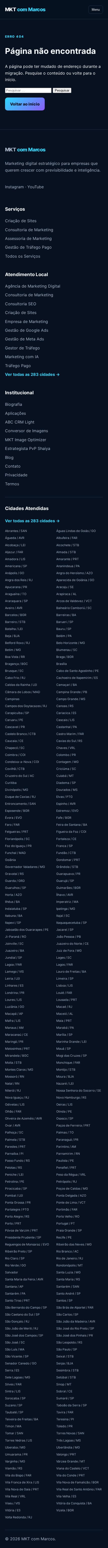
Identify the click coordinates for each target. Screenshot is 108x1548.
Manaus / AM (14, 1028)
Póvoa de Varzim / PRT (21, 1230)
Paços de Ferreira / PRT (73, 1125)
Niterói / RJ (13, 1090)
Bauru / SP (63, 629)
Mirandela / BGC (17, 1055)
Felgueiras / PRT (16, 831)
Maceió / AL (64, 1014)
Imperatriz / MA (67, 902)
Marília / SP (64, 1034)
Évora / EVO (13, 818)
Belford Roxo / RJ (17, 643)
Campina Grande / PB (71, 692)
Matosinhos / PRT (17, 1048)
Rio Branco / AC (67, 1251)
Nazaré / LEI (65, 1083)
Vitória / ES (13, 1510)
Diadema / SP (66, 783)
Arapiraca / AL (66, 594)
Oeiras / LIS (64, 1104)
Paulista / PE (65, 1160)
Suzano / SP (13, 1405)
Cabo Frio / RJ (15, 678)
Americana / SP (16, 566)
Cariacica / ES (66, 713)
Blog (9, 457)
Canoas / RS (65, 706)
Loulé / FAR (64, 993)
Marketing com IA (22, 356)
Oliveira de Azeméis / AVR (23, 1118)
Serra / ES (12, 1370)
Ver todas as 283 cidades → (32, 374)
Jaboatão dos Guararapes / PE (26, 929)
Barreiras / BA (66, 615)
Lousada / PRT (66, 1000)
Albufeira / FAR (66, 538)
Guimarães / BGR (68, 888)
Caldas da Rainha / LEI (21, 685)
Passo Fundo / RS (17, 1160)
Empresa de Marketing (26, 321)
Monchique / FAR (68, 1062)
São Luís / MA (14, 1349)
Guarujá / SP (65, 881)
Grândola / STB (67, 867)
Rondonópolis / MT (69, 1265)
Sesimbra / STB (67, 1370)
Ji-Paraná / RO (15, 936)
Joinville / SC (14, 943)
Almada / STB (66, 552)
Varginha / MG (15, 1461)
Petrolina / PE (14, 1181)
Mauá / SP (63, 1048)
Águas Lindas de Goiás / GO (76, 531)
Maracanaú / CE (16, 1034)
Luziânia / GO (14, 1007)
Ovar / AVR (12, 1125)
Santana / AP (14, 1286)
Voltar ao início (25, 104)
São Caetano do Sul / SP (22, 1314)
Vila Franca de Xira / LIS (22, 1482)
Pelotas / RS (13, 1167)
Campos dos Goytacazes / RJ (26, 706)
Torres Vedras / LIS (18, 1440)
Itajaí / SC (63, 916)
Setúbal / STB (66, 1377)
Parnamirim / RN (68, 1153)
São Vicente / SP (17, 1356)
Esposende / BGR (17, 811)
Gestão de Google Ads (26, 330)
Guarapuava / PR (68, 874)
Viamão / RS (13, 1468)
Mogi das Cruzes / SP (71, 1055)
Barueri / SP (64, 622)
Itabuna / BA (13, 916)
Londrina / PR (14, 993)
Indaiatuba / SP (16, 909)
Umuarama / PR (16, 1454)
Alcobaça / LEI (15, 545)
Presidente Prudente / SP (23, 1237)
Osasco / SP (64, 1118)
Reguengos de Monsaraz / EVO (27, 1244)
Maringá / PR (14, 1041)
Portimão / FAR (66, 1209)
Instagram (14, 186)
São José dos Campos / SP (24, 1335)
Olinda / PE (64, 1111)
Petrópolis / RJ (66, 1181)
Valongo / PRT (66, 1454)
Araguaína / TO (15, 594)
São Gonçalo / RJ (17, 1321)
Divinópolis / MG (16, 790)
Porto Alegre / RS (17, 1216)
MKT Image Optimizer (25, 439)
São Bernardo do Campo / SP (26, 1307)
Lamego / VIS (14, 971)
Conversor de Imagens (26, 430)
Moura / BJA (65, 1076)
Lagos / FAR (64, 964)
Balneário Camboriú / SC (74, 608)
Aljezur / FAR (14, 552)
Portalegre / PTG (17, 1209)
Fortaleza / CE (66, 839)
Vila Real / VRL (15, 1496)
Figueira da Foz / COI (71, 831)
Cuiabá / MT (65, 776)
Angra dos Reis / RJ (19, 580)
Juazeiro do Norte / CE (72, 943)
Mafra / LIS (13, 1021)
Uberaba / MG (15, 1447)
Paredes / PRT (15, 1146)
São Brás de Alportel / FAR (74, 1307)
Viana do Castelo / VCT (72, 1468)
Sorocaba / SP (15, 1398)
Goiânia (10, 860)
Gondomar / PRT (68, 860)
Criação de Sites (20, 220)
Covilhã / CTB (15, 769)
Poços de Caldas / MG (72, 1188)
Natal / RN (12, 1083)
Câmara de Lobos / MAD (22, 692)
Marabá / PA (65, 1028)
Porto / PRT (13, 1223)
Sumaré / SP (65, 1398)
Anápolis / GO (14, 573)
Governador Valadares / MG (25, 867)
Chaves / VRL (65, 748)
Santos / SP (64, 1300)
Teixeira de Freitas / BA (21, 1419)
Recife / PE (64, 1237)
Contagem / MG (67, 762)
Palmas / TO (65, 1132)
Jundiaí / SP (13, 957)
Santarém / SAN (67, 1286)
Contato (13, 466)
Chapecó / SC (15, 748)
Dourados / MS (67, 790)
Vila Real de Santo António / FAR (79, 1489)
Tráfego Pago (18, 365)
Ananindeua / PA (68, 566)
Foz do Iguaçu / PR (18, 846)
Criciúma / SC (66, 769)
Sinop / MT (64, 1384)
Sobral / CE (64, 1391)
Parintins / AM (66, 1146)
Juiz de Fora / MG (69, 950)
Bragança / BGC (16, 664)
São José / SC (15, 1342)
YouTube (35, 186)
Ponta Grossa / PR (18, 1202)
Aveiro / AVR (13, 608)
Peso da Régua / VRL (71, 1174)
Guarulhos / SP (15, 888)
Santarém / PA (15, 1293)
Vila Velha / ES (66, 1496)
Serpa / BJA (64, 1363)
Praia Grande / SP (69, 1230)
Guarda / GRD (15, 881)
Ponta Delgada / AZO (71, 1195)
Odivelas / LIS (15, 1104)
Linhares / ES (14, 985)
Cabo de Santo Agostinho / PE (77, 671)
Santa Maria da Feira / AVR (24, 1279)
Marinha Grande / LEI (71, 1041)
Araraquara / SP (16, 601)
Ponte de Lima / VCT (71, 1202)
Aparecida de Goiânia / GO (75, 580)
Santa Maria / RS (68, 1279)
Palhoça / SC (14, 1132)
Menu (96, 9)
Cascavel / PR (15, 727)
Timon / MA (13, 1426)
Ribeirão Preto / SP (18, 1251)
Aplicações (15, 413)
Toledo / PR (64, 1426)
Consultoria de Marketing (29, 229)
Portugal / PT (65, 1223)
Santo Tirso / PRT (17, 1300)
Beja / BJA (12, 636)
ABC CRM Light (19, 421)
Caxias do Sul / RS (69, 741)
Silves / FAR (13, 1384)
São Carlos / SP (67, 1314)
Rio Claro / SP (15, 1258)
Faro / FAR (12, 824)
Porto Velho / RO (67, 1216)
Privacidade (16, 474)
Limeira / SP (65, 978)
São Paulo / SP (66, 1349)
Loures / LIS (13, 1000)
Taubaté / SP (14, 1412)
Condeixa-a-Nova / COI (22, 762)
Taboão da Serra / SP (71, 1405)
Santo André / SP (68, 1293)
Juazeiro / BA (14, 950)
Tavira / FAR (64, 1412)
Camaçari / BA (66, 685)
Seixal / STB (65, 1356)
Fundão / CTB (66, 853)
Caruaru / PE (14, 720)
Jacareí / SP (65, 929)
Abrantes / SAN (16, 531)
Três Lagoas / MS (68, 1440)
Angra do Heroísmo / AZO (74, 573)
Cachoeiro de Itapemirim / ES (77, 678)
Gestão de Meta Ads (24, 338)
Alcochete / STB (67, 545)
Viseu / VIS (12, 1503)
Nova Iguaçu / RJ (17, 1097)
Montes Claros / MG (19, 1069)
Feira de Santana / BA (71, 824)
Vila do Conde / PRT (70, 1475)
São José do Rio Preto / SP (75, 1328)
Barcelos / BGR (15, 615)
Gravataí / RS (14, 874)
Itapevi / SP (13, 923)
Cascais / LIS (65, 720)
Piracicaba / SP (16, 1188)
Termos (12, 483)
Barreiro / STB (15, 622)
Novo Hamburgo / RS (71, 1097)
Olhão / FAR (13, 1111)
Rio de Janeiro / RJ (69, 1258)
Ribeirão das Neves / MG (74, 1244)
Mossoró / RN (14, 1076)
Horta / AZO (13, 895)
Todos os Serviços (22, 256)
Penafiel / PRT (66, 1167)
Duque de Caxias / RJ (20, 797)
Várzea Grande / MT (70, 1461)
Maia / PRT (64, 1021)
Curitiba (11, 783)
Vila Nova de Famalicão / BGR (77, 1482)
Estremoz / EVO (67, 811)
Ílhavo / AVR (64, 895)
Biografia (13, 404)
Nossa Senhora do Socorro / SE (78, 1090)
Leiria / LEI (12, 978)
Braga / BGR (65, 657)
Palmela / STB (15, 1139)
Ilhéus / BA (12, 902)
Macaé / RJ (64, 1007)
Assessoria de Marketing (28, 238)
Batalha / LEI (14, 629)
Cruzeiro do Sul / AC (19, 776)
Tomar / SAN (14, 1433)
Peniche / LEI (14, 1174)
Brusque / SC (14, 671)
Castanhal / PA (66, 727)
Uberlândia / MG (68, 1447)
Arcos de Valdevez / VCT (74, 601)
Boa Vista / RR (15, 657)
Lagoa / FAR (13, 964)
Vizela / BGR (65, 1510)
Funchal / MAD (15, 853)
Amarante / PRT (67, 559)
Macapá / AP (14, 1014)
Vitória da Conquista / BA (74, 1503)
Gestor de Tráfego (22, 347)
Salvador (11, 1272)
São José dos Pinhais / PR (74, 1335)
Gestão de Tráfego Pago (28, 247)
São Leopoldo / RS (69, 1342)
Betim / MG (13, 650)
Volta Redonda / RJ (18, 1517)
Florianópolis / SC (17, 839)
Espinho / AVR (66, 804)
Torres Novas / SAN (70, 1433)
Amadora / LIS (15, 559)
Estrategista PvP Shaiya (27, 448)
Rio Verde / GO (15, 1265)
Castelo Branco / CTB (20, 734)
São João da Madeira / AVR (75, 1321)
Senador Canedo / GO (20, 1363)
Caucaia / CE (14, 741)
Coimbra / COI (15, 755)
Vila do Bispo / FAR (18, 1475)
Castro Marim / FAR (70, 734)
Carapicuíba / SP (17, 713)
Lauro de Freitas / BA (71, 971)
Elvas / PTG (64, 797)
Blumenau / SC (66, 650)
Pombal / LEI (14, 1195)
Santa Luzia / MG (68, 1272)
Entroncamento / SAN (20, 804)
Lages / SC (64, 957)
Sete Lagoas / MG (17, 1377)
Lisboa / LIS (64, 985)
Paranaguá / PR (67, 1139)
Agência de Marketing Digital (32, 286)
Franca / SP (64, 846)
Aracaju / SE (65, 587)
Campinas (12, 699)
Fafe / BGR (63, 818)
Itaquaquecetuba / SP (71, 923)
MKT (25, 9)
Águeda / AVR (14, 538)
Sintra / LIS (13, 1391)
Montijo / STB (65, 1069)
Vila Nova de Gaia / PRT (22, 1489)
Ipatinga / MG (65, 909)
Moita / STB (13, 1062)
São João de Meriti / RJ (21, 1328)
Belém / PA (64, 636)
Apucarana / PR (16, 587)
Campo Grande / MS (70, 699)
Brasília (61, 664)
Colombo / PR (66, 755)
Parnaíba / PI (14, 1153)
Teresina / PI (65, 1419)
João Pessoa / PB (68, 936)
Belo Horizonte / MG (70, 643)
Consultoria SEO (20, 303)
